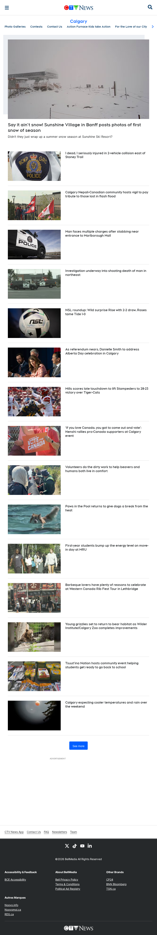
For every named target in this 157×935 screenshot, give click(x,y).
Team (73, 831)
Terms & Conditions (67, 884)
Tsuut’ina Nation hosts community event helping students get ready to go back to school (101, 665)
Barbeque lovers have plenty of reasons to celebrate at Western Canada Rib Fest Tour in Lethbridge (105, 587)
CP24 (109, 879)
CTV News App (14, 831)
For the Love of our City (131, 26)
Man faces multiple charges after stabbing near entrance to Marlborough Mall (102, 233)
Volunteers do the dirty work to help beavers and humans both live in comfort (102, 469)
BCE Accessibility (15, 879)
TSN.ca (111, 888)
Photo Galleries (15, 26)
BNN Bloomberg (116, 884)
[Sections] (7, 7)
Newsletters (59, 831)
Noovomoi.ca (13, 909)
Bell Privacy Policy (66, 879)
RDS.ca (9, 914)
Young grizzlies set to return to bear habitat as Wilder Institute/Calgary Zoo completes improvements (106, 626)
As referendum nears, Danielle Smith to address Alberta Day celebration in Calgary (102, 351)
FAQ (46, 831)
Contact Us (54, 26)
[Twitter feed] (67, 845)
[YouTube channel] (82, 845)
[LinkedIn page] (90, 845)
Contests (36, 26)
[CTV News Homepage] (78, 7)
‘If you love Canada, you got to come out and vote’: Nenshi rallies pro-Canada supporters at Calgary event (103, 432)
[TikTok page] (74, 845)
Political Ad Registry (67, 888)
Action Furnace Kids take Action (88, 26)
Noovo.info (11, 905)
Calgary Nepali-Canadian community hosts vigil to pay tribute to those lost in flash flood (106, 194)
